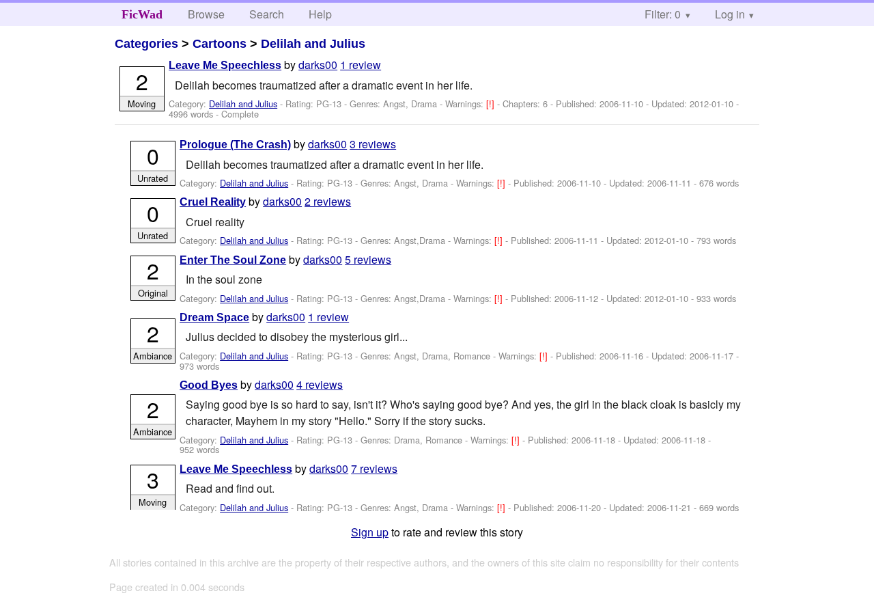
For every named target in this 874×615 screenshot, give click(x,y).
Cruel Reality (213, 202)
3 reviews (373, 144)
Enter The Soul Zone (233, 260)
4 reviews (319, 384)
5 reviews (368, 259)
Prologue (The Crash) (235, 144)
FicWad (142, 14)
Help (320, 14)
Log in (730, 14)
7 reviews (374, 468)
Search (266, 14)
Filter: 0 (663, 14)
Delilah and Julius (313, 44)
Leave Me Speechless (225, 65)
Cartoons (219, 44)
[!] (491, 103)
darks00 (317, 64)
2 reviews (328, 201)
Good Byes (209, 385)
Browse (206, 14)
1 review (360, 64)
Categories (146, 44)
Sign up (370, 532)
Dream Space (214, 317)
